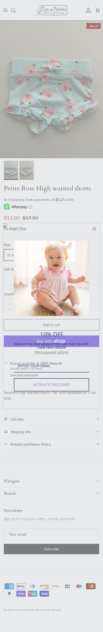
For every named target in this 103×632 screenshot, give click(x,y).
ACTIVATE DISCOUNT (51, 384)
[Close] (94, 228)
